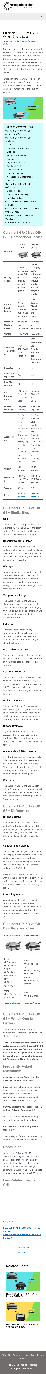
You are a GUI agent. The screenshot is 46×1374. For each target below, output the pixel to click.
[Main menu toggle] (41, 6)
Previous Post (23, 1247)
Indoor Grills (9, 41)
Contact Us (18, 1355)
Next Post (23, 1253)
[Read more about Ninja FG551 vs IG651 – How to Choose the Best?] (23, 1311)
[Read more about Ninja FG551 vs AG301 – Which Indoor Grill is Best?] (23, 1281)
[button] (42, 16)
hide (31, 127)
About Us (6, 1355)
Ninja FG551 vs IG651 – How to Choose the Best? (22, 1325)
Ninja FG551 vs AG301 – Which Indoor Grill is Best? (22, 1295)
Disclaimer (30, 1355)
